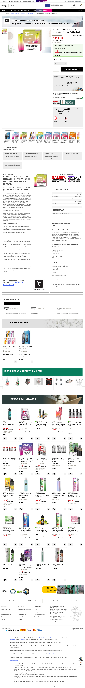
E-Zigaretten (35, 637)
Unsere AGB (20, 616)
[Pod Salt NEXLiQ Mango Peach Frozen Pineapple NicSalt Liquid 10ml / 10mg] (59, 414)
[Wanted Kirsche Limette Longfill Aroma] (59, 555)
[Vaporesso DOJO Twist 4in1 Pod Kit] (26, 337)
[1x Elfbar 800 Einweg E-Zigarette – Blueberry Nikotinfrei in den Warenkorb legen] (21, 544)
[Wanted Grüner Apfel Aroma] (10, 555)
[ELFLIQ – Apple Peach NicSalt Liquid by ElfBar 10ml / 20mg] (42, 449)
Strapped (38, 527)
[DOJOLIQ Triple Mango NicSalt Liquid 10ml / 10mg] (10, 484)
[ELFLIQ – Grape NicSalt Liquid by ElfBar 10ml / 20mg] (26, 414)
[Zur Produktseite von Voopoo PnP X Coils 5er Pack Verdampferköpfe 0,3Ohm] (15, 474)
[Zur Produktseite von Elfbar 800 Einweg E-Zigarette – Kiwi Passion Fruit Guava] (48, 509)
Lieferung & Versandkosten (40, 614)
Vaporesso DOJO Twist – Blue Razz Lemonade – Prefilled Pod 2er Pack (39, 141)
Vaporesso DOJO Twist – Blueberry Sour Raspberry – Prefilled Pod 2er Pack (26, 459)
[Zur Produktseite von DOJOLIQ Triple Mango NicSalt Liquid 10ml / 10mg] (15, 509)
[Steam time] (4, 5)
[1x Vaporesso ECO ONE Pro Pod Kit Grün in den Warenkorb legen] (37, 580)
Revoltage (5, 421)
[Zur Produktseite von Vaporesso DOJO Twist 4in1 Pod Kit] (32, 362)
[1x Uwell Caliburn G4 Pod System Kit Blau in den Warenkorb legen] (21, 509)
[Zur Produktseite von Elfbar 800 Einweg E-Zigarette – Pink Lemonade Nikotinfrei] (81, 509)
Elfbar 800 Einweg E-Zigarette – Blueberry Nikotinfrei (25, 530)
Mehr (77, 108)
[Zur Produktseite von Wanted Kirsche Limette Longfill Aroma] (65, 580)
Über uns (3, 619)
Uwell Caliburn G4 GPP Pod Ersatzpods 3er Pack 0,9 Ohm (59, 459)
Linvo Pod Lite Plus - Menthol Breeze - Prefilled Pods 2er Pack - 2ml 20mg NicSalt (75, 459)
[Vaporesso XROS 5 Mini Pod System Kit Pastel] (59, 484)
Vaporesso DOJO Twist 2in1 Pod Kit (31, 141)
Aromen (44, 637)
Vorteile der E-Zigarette (6, 614)
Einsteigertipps (4, 616)
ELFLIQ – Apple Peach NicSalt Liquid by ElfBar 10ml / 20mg (41, 459)
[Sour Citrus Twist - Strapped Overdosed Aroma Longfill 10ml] (42, 520)
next (81, 137)
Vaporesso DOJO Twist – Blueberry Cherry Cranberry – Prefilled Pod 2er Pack (47, 141)
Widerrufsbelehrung (22, 614)
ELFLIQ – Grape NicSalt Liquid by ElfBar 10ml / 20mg (25, 424)
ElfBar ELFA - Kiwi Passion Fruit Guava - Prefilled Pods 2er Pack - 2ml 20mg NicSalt (9, 530)
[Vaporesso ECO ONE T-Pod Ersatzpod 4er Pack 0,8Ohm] (75, 414)
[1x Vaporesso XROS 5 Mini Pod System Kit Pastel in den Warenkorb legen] (54, 509)
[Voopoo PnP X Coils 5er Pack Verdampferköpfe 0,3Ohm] (10, 449)
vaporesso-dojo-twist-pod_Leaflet (60, 282)
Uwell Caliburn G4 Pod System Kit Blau (25, 494)
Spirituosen (72, 637)
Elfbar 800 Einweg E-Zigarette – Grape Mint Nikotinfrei (58, 530)
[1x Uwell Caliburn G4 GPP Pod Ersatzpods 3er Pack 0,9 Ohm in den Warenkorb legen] (54, 474)
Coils (4, 456)
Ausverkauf (44, 1)
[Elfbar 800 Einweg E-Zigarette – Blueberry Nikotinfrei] (26, 520)
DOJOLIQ (4, 492)
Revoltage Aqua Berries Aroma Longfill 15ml (9, 423)
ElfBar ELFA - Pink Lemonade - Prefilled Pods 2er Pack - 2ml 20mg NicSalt (74, 530)
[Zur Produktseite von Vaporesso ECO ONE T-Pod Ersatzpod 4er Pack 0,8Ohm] (81, 438)
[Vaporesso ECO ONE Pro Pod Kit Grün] (42, 555)
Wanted (4, 562)
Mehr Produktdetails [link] (77, 35)
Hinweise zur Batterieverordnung (25, 609)
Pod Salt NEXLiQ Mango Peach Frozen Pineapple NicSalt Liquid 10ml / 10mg (58, 424)
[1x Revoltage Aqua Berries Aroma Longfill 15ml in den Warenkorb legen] (5, 438)
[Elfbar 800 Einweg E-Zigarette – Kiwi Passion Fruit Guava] (42, 484)
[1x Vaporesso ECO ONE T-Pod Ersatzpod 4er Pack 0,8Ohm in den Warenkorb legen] (70, 438)
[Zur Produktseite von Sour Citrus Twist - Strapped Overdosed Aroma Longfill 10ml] (48, 544)
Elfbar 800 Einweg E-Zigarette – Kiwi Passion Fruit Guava (42, 495)
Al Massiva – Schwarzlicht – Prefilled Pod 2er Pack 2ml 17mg (25, 565)
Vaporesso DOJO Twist (7, 345)
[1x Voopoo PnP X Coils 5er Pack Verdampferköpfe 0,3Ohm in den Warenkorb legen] (5, 474)
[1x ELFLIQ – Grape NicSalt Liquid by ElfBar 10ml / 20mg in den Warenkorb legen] (21, 438)
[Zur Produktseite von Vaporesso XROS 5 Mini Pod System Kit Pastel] (65, 509)
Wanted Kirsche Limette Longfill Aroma (58, 564)
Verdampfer (51, 637)
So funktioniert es (5, 612)
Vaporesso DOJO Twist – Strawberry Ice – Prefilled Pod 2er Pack (55, 141)
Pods (70, 421)
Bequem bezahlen (14, 660)
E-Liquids (41, 637)
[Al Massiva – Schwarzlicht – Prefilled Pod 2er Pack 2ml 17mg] (26, 555)
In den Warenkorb (70, 69)
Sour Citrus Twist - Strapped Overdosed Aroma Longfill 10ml (41, 530)
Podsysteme (22, 492)
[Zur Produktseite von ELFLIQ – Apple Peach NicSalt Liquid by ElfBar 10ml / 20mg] (48, 474)
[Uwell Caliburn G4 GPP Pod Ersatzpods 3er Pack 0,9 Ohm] (59, 449)
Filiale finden (5, 1)
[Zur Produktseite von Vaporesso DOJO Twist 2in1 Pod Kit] (15, 362)
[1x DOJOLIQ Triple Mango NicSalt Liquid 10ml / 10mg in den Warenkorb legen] (5, 509)
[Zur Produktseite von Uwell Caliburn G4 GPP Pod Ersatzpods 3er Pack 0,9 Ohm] (65, 474)
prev (3, 137)
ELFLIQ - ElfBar (22, 421)
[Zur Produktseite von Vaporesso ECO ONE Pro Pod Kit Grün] (48, 580)
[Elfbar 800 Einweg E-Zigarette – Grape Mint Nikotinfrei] (59, 520)
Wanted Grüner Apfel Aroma (8, 564)
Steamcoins (75, 93)
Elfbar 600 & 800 (39, 492)
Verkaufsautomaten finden (16, 1)
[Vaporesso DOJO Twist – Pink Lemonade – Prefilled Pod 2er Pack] (4, 31)
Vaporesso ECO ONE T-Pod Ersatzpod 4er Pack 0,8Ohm (75, 424)
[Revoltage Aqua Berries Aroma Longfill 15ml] (10, 414)
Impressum (20, 619)
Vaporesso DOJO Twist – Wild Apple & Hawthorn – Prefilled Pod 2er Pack (23, 141)
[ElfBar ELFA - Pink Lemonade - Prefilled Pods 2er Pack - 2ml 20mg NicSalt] (75, 520)
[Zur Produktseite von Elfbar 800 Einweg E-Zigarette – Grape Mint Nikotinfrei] (65, 544)
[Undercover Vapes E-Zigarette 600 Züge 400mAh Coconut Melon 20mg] (42, 414)
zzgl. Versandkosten (58, 42)
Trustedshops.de (14, 308)
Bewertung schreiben (11, 303)
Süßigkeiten (23, 639)
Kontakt (35, 609)
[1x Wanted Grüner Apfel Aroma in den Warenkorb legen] (5, 580)
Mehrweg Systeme (72, 456)
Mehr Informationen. (57, 98)
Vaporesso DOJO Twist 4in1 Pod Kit (7, 141)
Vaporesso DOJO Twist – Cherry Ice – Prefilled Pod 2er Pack (15, 141)
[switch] (81, 664)
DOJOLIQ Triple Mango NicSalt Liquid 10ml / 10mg (9, 495)
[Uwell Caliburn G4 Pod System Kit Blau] (26, 484)
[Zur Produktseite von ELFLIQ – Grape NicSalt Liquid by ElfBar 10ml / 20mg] (32, 438)
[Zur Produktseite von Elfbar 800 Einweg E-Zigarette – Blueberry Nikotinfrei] (32, 544)
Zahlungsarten (37, 612)
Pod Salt (54, 421)
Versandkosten (58, 686)
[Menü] (83, 657)
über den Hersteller (13, 283)
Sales (40, 1)
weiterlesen (52, 621)
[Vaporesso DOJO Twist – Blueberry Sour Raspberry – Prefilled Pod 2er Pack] (26, 449)
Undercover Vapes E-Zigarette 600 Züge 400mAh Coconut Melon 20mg (42, 424)
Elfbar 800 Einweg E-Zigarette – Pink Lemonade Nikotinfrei (74, 495)
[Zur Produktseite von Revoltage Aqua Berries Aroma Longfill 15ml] (15, 438)
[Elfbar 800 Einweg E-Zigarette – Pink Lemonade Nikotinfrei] (75, 484)
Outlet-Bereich (51, 653)
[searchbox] (26, 5)
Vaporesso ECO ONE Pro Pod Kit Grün (42, 564)
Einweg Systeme (39, 421)
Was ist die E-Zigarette (6, 609)
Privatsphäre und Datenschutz (24, 612)
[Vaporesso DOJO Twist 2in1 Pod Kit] (10, 337)
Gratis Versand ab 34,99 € (29, 1)
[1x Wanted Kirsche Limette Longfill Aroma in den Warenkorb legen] (54, 580)
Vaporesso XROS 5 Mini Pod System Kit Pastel (58, 494)
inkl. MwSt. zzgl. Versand (6, 356)
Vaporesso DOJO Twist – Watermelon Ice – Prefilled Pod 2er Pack (63, 141)
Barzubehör (12, 639)
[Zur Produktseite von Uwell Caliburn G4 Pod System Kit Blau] (32, 509)
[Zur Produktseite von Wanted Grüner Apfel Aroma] (15, 580)
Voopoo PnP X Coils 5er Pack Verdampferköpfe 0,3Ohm (9, 459)
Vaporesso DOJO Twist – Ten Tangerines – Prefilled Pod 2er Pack (72, 141)
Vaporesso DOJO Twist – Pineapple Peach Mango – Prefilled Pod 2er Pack (80, 141)
